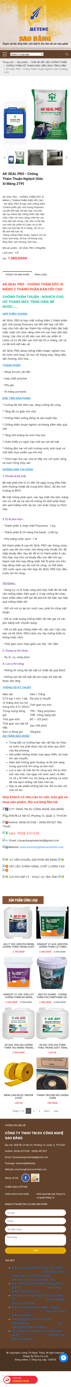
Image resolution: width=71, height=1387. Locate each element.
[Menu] (4, 54)
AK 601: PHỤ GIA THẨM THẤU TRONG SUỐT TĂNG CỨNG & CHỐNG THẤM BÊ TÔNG (52, 1046)
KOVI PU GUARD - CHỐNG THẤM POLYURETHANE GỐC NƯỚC (52, 996)
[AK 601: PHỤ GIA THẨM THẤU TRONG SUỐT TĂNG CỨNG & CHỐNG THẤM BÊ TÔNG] (52, 1023)
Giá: (4, 258)
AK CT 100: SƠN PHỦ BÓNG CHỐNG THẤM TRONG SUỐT (19, 945)
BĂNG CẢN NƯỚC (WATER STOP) (18, 1096)
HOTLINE (20, 1379)
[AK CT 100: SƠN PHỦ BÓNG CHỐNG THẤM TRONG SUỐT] (18, 923)
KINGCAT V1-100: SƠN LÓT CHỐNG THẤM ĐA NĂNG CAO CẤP (18, 996)
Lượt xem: (7, 252)
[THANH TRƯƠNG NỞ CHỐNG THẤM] (52, 1074)
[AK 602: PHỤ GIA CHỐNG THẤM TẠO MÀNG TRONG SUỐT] (18, 1023)
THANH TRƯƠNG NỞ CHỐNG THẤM (52, 1096)
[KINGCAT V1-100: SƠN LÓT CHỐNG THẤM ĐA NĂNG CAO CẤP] (18, 973)
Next (47, 1111)
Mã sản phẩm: (10, 248)
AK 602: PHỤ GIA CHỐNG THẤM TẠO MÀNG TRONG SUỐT (18, 1046)
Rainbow (23, 1323)
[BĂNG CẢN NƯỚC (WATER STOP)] (18, 1074)
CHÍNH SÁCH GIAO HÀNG (17, 1193)
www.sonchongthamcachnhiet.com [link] (41, 847)
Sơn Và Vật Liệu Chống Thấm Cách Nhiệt (38, 1267)
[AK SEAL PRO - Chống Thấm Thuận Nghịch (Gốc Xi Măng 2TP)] (16, 157)
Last (56, 1111)
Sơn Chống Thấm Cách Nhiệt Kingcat (35, 1307)
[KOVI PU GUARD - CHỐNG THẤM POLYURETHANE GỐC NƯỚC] (52, 973)
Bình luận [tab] (41, 274)
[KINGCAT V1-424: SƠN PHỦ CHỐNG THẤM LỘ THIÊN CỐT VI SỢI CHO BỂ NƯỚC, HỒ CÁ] (52, 923)
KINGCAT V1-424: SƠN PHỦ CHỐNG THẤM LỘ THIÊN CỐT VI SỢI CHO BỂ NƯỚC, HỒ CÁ (52, 945)
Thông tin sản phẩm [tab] (17, 274)
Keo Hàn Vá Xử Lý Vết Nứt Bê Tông (33, 1279)
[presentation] (4, 157)
